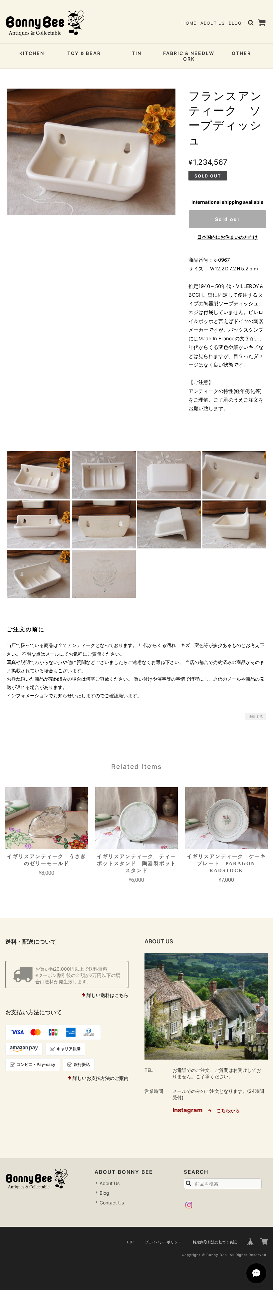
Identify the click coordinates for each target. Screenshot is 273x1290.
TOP (130, 1242)
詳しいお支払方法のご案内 (101, 1078)
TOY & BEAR (84, 53)
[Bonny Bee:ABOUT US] (206, 1006)
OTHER (241, 53)
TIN (136, 53)
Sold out (227, 219)
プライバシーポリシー (163, 1242)
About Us (212, 23)
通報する (255, 716)
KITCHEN (31, 53)
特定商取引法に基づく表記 (215, 1242)
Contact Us (112, 1202)
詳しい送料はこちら (108, 995)
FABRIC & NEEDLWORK (188, 56)
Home (189, 23)
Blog (235, 23)
